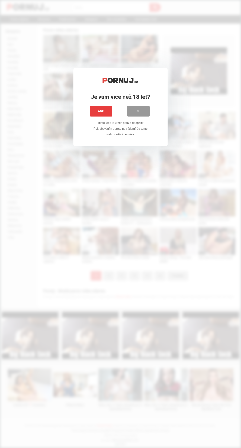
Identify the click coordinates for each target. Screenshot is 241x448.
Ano (101, 111)
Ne (138, 111)
